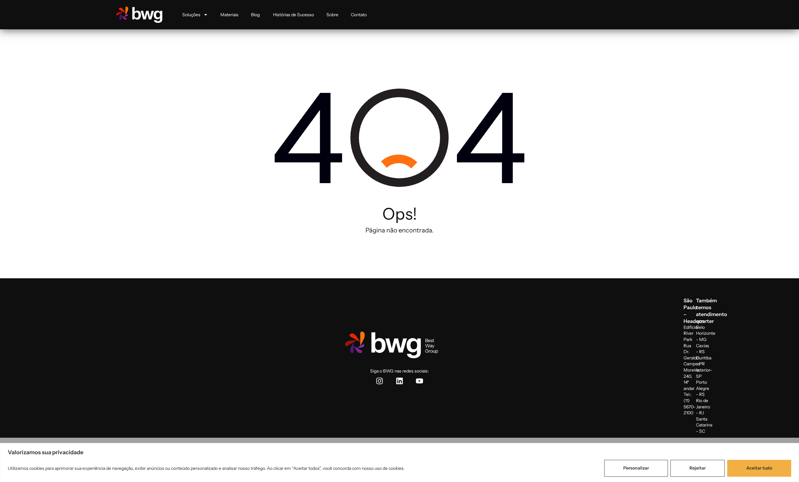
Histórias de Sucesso (293, 14)
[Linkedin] (399, 381)
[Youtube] (419, 381)
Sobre (332, 14)
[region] (399, 462)
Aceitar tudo (759, 468)
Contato (359, 14)
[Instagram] (379, 381)
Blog (256, 14)
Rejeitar (697, 468)
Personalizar (636, 468)
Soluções (191, 14)
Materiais (229, 14)
